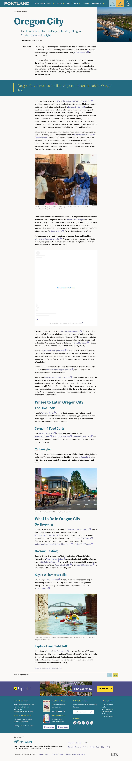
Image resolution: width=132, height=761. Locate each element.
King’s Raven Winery (49, 562)
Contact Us (79, 743)
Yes (115, 675)
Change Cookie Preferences (75, 754)
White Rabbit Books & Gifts (45, 535)
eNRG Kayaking (52, 580)
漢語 (102, 747)
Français (78, 747)
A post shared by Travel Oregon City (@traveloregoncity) (65, 323)
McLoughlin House (79, 343)
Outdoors (54, 668)
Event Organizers (107, 716)
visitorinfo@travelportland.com (24, 704)
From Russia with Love (81, 436)
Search (128, 5)
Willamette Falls (80, 53)
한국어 (108, 747)
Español (71, 747)
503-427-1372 (18, 709)
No (110, 675)
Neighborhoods (72, 3)
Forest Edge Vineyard (83, 565)
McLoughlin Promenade (70, 331)
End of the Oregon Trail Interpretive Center (74, 101)
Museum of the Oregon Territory (58, 370)
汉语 (97, 747)
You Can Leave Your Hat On (78, 529)
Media (104, 707)
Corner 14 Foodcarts (46, 433)
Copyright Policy (57, 754)
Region (85, 3)
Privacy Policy (43, 754)
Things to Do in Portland (43, 3)
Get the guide (57, 711)
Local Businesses (107, 704)
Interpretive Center (75, 107)
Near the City (23, 11)
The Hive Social (47, 413)
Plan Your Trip (97, 3)
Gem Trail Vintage (83, 544)
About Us (71, 743)
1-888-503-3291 (18, 707)
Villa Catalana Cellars (54, 559)
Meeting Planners (107, 709)
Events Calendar (112, 4)
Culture (59, 3)
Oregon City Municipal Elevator (47, 239)
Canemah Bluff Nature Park (56, 651)
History (43, 668)
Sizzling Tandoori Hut (61, 436)
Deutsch (85, 747)
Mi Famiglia (83, 457)
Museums (48, 668)
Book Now (103, 689)
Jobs (86, 743)
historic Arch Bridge (75, 219)
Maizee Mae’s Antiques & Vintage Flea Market (53, 544)
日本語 (92, 747)
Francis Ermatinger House (54, 350)
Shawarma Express (42, 436)
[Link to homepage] (16, 3)
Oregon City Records (83, 538)
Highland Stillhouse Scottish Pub (57, 377)
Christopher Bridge (62, 565)
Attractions (38, 668)
